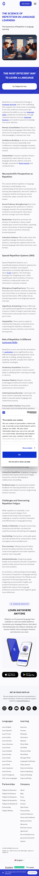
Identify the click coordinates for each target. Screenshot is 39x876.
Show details (27, 448)
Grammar (23, 727)
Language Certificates (27, 761)
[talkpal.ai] (3, 4)
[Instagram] (4, 708)
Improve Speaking (26, 771)
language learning (9, 104)
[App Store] (10, 674)
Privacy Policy (25, 811)
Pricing (22, 800)
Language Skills (9, 342)
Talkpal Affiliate (7, 811)
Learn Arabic (6, 758)
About (22, 790)
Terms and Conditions (27, 817)
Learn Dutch (6, 748)
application (8, 352)
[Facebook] (22, 708)
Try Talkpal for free (19, 86)
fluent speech (24, 163)
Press (22, 797)
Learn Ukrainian (7, 744)
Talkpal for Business (9, 794)
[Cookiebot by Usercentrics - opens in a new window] (28, 412)
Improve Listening (26, 768)
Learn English (6, 727)
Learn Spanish (7, 730)
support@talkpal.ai (23, 701)
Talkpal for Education (9, 790)
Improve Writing (25, 778)
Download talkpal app (21, 604)
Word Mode (24, 754)
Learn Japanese (7, 768)
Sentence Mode (25, 751)
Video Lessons (25, 765)
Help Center (24, 807)
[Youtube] (16, 708)
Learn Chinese (7, 761)
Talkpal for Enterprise (9, 797)
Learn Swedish (7, 751)
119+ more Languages (9, 778)
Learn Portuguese (8, 775)
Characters (24, 737)
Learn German (7, 741)
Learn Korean (6, 771)
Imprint (22, 841)
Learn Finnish (6, 754)
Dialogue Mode (25, 758)
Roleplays (23, 734)
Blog (21, 794)
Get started (25, 4)
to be (9, 273)
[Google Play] (29, 674)
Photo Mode (24, 744)
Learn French (6, 734)
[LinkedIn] (28, 708)
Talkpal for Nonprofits (9, 800)
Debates (23, 741)
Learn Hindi (6, 765)
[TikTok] (10, 708)
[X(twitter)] (34, 708)
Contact (23, 804)
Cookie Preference (26, 814)
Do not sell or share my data (19, 462)
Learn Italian (6, 737)
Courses (23, 730)
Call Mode (23, 748)
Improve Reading (26, 775)
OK (19, 455)
